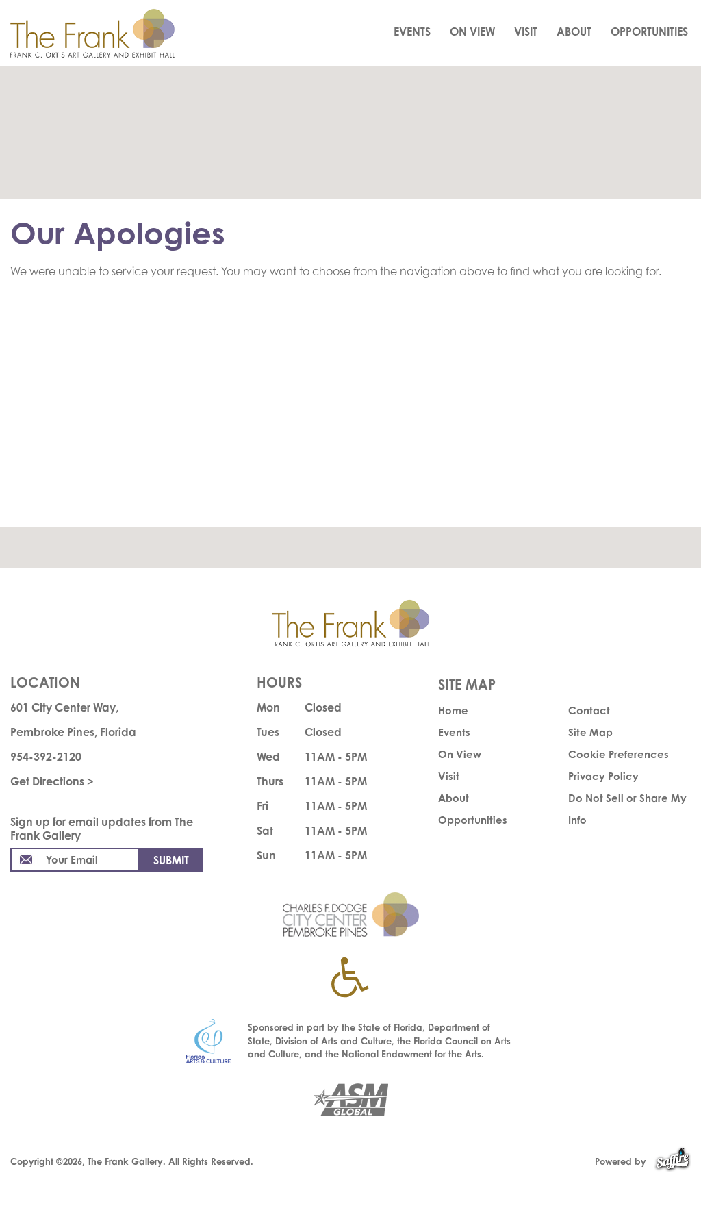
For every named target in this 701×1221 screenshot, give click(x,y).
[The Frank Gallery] (107, 33)
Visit (525, 31)
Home (453, 710)
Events (412, 31)
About (574, 31)
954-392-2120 (45, 757)
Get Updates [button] (171, 860)
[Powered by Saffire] (672, 1161)
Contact (589, 710)
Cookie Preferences (618, 754)
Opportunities (649, 31)
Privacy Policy (603, 776)
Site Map (590, 732)
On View (472, 31)
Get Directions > (52, 781)
